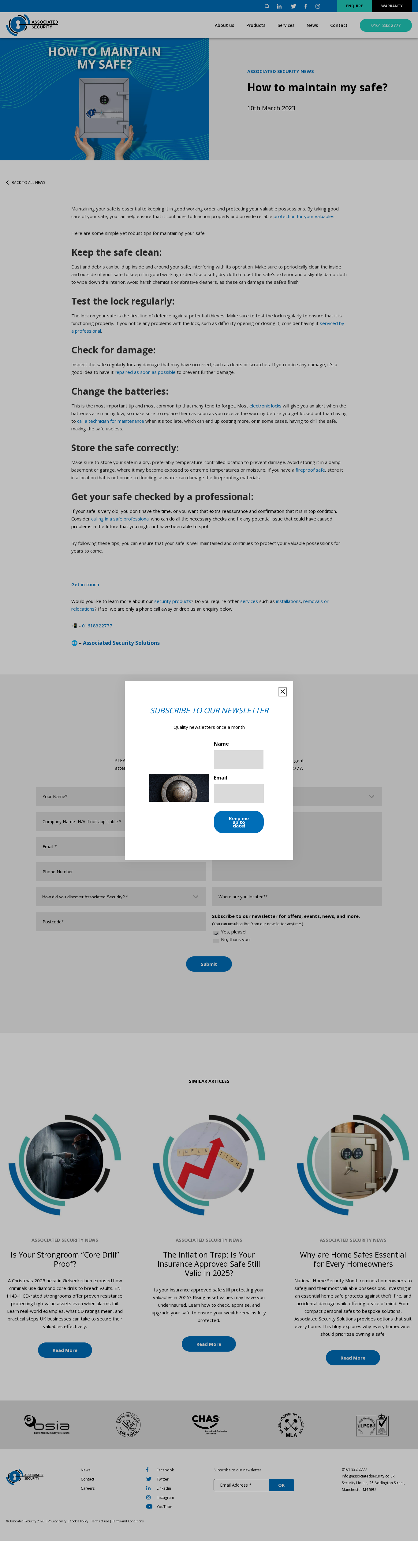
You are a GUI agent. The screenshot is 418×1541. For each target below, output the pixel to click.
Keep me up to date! (239, 822)
